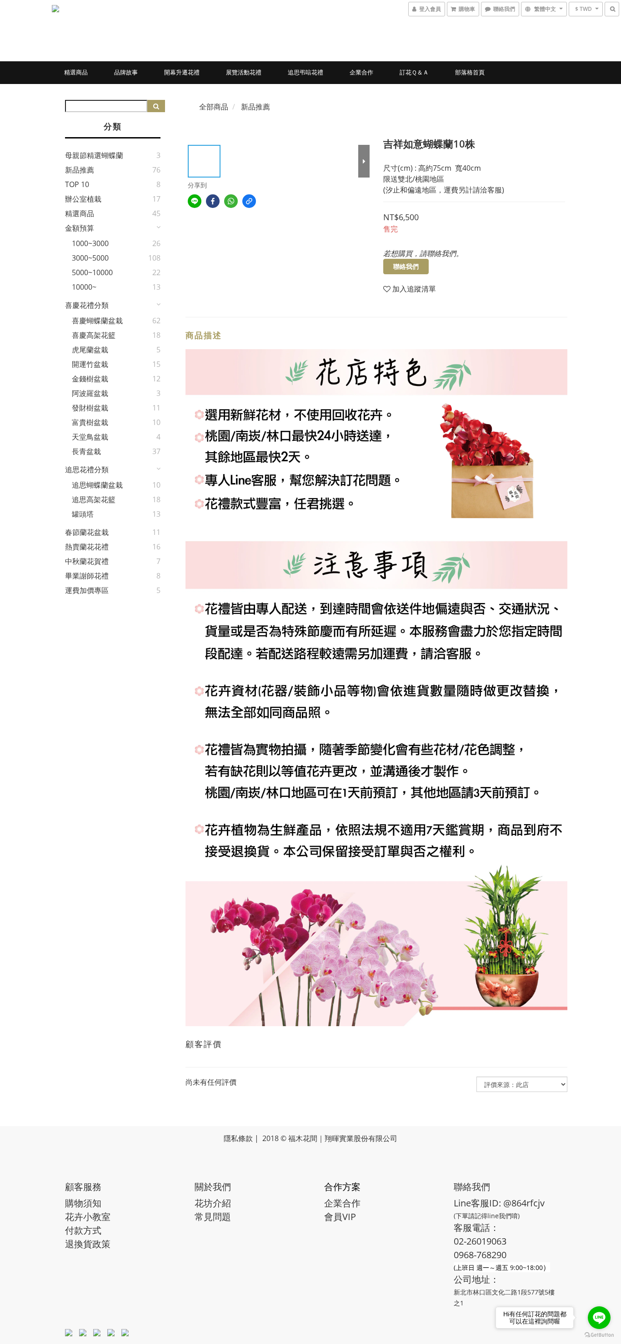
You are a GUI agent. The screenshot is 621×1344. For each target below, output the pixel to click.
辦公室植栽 (83, 199)
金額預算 (79, 228)
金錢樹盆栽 (90, 379)
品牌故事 (126, 72)
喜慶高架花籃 (93, 335)
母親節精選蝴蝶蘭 (94, 155)
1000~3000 (90, 243)
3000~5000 (90, 258)
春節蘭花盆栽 (87, 532)
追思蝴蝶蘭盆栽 (97, 485)
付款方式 (83, 1230)
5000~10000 (92, 272)
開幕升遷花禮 (182, 72)
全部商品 (213, 107)
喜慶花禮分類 (87, 305)
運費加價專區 (87, 590)
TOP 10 (77, 184)
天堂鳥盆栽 (90, 437)
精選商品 (76, 72)
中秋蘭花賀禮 (87, 561)
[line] (194, 201)
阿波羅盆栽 (90, 393)
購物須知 (83, 1203)
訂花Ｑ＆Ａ (414, 72)
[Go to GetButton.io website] (599, 1335)
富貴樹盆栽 (90, 422)
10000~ (84, 287)
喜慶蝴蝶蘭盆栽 (97, 321)
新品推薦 (79, 170)
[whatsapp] (231, 201)
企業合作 (361, 72)
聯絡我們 (406, 266)
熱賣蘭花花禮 (87, 547)
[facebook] (213, 201)
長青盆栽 (86, 451)
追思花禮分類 (87, 469)
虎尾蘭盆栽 (90, 350)
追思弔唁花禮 (305, 72)
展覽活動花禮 (243, 72)
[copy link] (249, 201)
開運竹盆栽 (90, 364)
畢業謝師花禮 (87, 576)
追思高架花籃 (93, 499)
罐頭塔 (83, 514)
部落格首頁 (470, 72)
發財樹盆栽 (90, 408)
